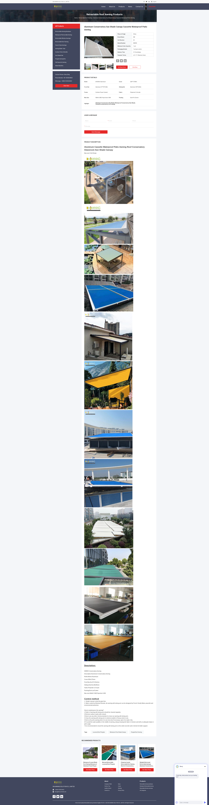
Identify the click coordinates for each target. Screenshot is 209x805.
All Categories (143, 790)
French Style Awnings (61, 45)
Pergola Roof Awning (136, 732)
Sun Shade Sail (59, 55)
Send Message (96, 132)
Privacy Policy (121, 790)
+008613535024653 (66, 81)
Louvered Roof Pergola (99, 732)
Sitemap (120, 788)
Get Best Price (122, 67)
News (119, 784)
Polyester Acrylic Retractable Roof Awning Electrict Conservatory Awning (127, 764)
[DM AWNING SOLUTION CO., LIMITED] (58, 6)
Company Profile (108, 784)
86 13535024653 (68, 77)
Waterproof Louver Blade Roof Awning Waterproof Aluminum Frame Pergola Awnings (90, 764)
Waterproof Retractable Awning (63, 34)
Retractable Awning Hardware (63, 31)
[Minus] (205, 766)
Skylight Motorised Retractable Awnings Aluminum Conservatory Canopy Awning (146, 764)
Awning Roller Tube (60, 48)
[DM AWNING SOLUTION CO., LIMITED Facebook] (144, 1)
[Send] (205, 802)
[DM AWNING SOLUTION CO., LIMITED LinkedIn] (149, 1)
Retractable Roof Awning (85, 18)
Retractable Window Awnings (63, 38)
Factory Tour (107, 786)
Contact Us (106, 790)
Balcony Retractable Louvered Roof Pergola (108, 763)
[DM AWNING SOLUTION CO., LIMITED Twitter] (146, 1)
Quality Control (107, 788)
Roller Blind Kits (59, 65)
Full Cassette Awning (60, 62)
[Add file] (177, 802)
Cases (119, 786)
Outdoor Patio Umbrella (61, 52)
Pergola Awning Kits (60, 58)
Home (76, 18)
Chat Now (66, 85)
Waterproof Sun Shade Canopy (118, 732)
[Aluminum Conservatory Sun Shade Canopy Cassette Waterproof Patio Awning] (99, 47)
